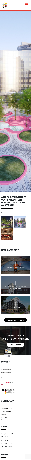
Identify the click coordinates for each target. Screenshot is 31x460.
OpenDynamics (6, 411)
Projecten (4, 417)
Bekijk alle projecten (16, 320)
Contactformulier (6, 372)
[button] (2, 100)
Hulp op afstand (6, 369)
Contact (3, 420)
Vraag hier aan (16, 345)
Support (3, 414)
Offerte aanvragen (6, 408)
